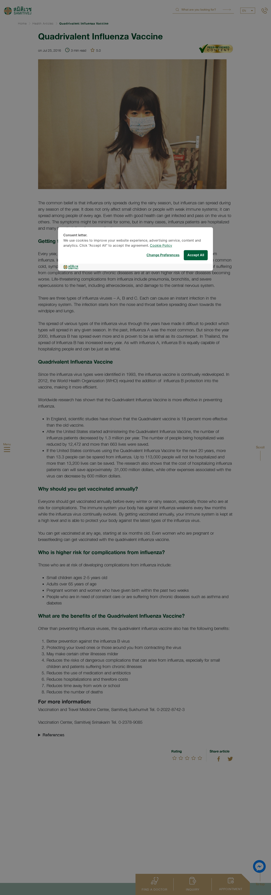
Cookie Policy (161, 246)
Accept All (195, 255)
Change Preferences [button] (163, 255)
